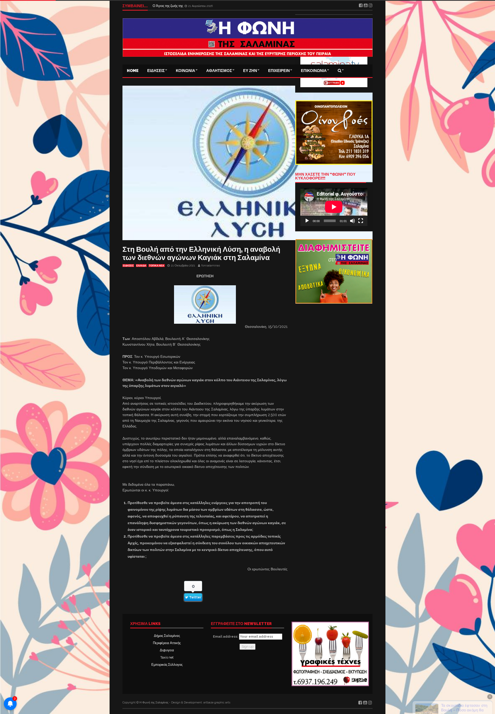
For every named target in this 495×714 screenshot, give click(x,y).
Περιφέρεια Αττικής (167, 643)
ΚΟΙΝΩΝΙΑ (185, 70)
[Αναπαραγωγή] (307, 220)
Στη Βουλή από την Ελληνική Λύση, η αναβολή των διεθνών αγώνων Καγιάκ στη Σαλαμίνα (201, 253)
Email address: (226, 636)
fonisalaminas (210, 265)
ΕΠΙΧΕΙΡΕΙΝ (279, 70)
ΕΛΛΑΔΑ (141, 265)
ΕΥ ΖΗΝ (250, 70)
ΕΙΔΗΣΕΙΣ (156, 70)
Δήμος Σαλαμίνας (167, 636)
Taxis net (167, 657)
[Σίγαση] (352, 220)
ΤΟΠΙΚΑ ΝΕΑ (156, 265)
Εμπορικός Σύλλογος (167, 665)
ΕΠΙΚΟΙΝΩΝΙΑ (314, 70)
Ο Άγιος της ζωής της (168, 6)
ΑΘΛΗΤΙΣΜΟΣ (219, 70)
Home (132, 70)
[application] (333, 207)
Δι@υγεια (167, 650)
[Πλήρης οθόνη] (360, 220)
